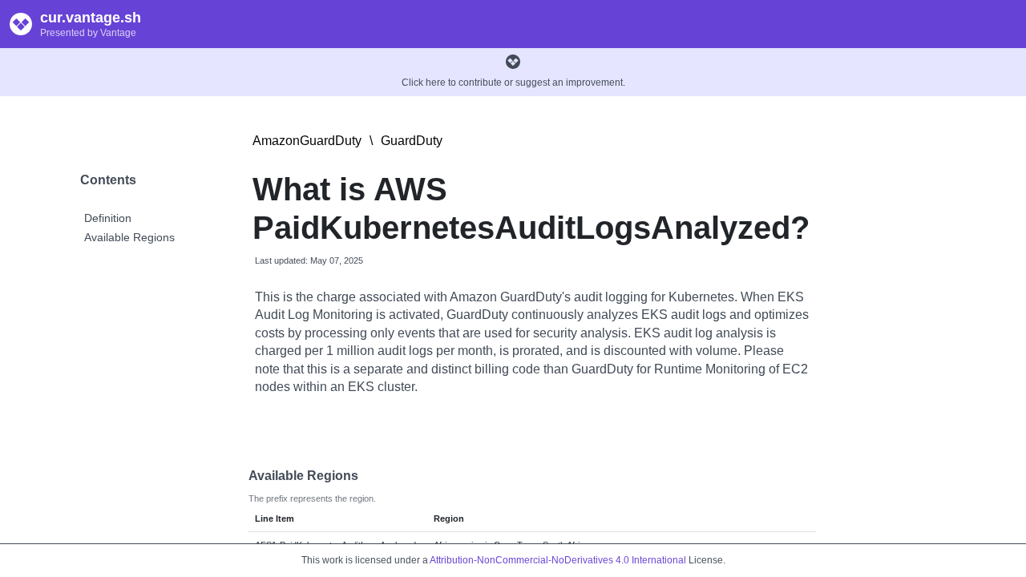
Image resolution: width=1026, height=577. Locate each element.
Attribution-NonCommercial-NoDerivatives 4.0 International (558, 560)
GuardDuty (411, 140)
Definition (107, 218)
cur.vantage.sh (90, 18)
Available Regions (129, 237)
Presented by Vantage (88, 32)
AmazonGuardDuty (307, 140)
